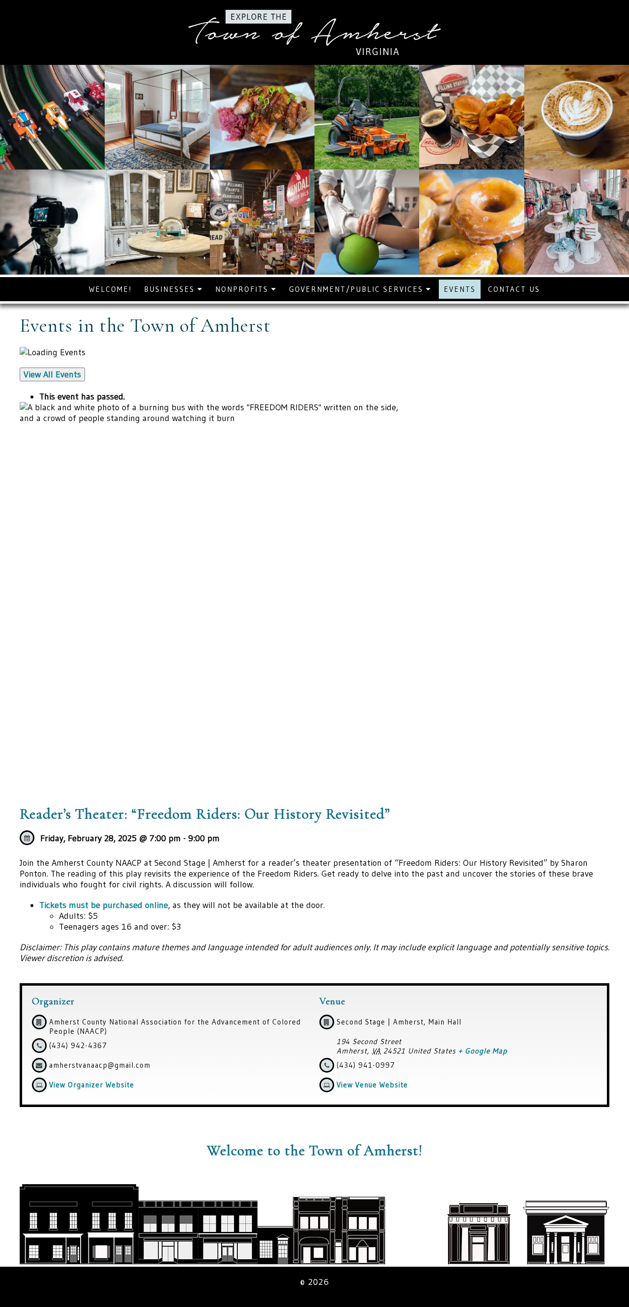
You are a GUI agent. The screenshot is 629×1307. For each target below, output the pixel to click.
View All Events (52, 374)
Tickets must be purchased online (103, 905)
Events (460, 289)
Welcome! (110, 289)
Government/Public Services (357, 289)
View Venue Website (372, 1084)
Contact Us (514, 289)
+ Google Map (482, 1050)
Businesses (171, 289)
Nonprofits (243, 289)
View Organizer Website (91, 1084)
